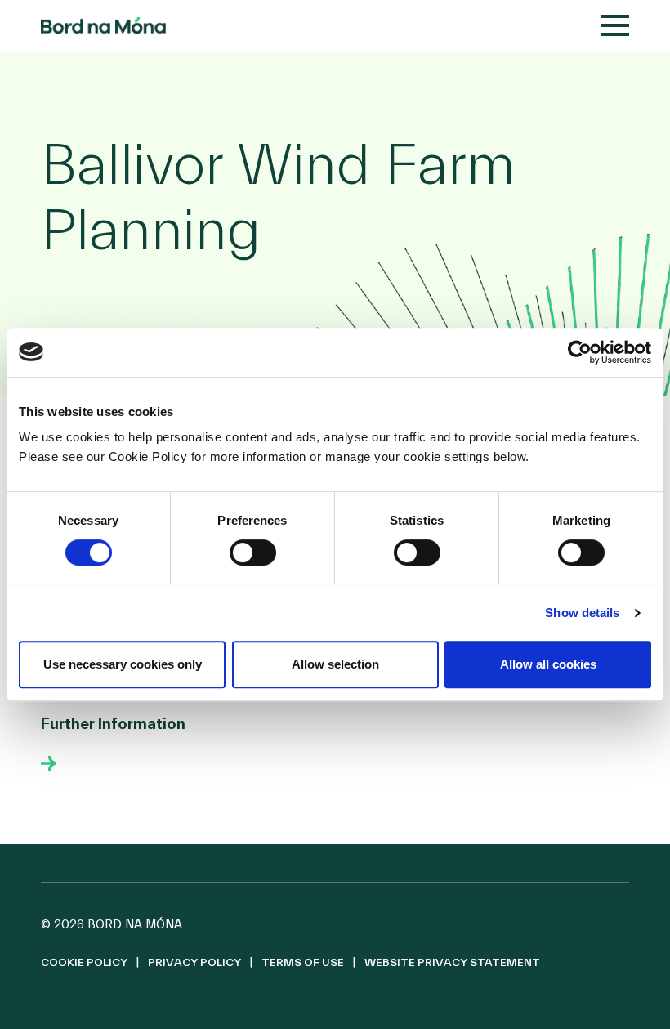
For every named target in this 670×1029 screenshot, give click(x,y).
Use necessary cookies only (122, 664)
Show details (582, 613)
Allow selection (335, 664)
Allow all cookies (548, 664)
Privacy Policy (194, 962)
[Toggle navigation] (615, 25)
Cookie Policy (84, 962)
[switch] (253, 552)
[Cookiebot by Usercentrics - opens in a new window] (579, 352)
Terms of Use (302, 962)
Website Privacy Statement (452, 962)
